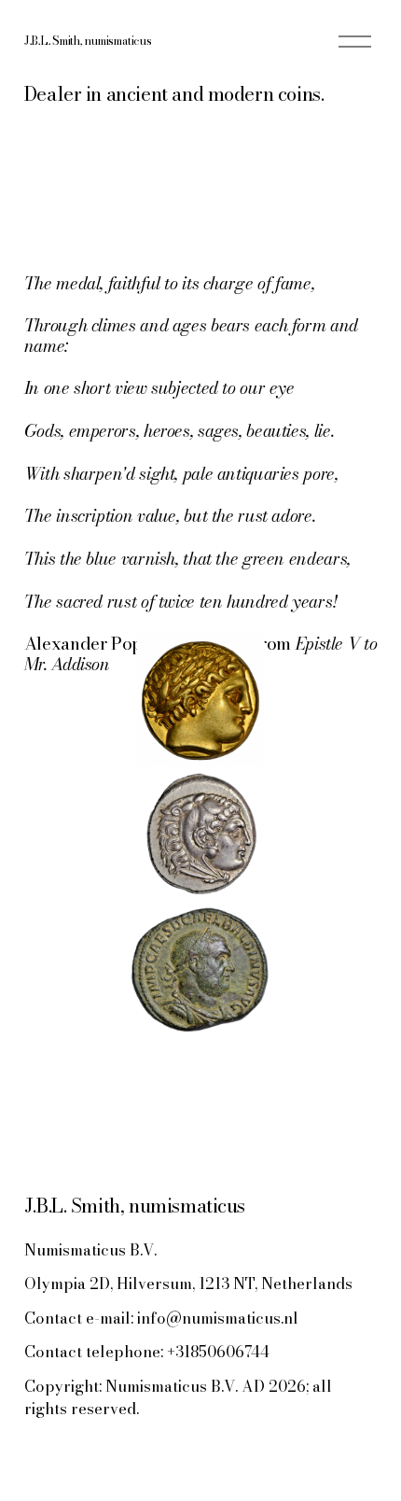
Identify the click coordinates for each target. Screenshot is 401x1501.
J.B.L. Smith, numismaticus (88, 40)
